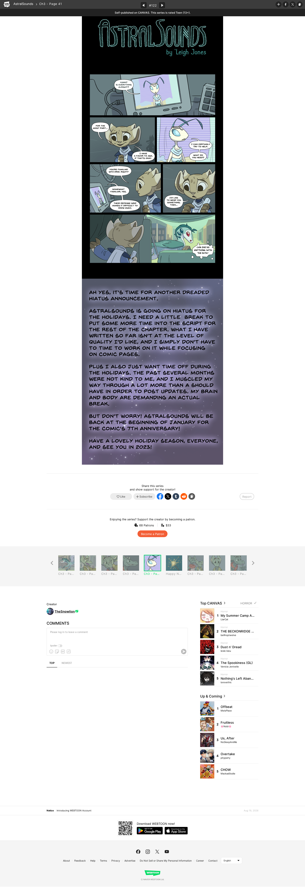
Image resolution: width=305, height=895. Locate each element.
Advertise (129, 860)
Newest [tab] (67, 663)
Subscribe (278, 4)
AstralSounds (23, 4)
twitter (157, 851)
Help (92, 860)
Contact (212, 860)
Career (200, 860)
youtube (167, 851)
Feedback (80, 860)
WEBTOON (7, 4)
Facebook (285, 4)
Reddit (184, 496)
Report (247, 496)
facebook (138, 851)
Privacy (115, 860)
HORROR (246, 603)
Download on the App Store (176, 830)
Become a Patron (152, 534)
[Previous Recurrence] (52, 563)
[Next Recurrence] (253, 563)
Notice (50, 810)
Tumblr (176, 496)
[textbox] (117, 635)
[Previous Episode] (143, 5)
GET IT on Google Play (150, 830)
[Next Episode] (162, 5)
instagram (147, 851)
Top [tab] (52, 663)
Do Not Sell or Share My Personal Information (166, 860)
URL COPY (300, 4)
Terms (103, 860)
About (66, 860)
